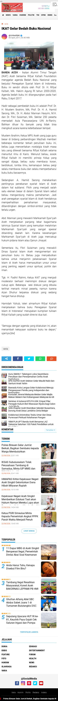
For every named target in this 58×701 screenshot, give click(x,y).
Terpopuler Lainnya (29, 632)
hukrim (22, 15)
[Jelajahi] (54, 4)
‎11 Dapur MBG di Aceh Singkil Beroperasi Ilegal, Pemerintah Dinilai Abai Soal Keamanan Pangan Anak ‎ (22, 553)
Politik (28, 692)
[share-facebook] (18, 358)
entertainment (37, 650)
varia (15, 15)
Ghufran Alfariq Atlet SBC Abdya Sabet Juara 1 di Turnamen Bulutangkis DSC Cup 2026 (21, 604)
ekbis (50, 15)
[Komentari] (51, 358)
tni (37, 15)
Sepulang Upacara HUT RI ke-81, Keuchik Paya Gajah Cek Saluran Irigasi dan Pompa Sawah (22, 621)
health (32, 658)
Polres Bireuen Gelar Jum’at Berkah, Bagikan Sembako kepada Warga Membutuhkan (20, 448)
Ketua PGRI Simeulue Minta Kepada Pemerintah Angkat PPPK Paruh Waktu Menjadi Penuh (20, 516)
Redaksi (36, 692)
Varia (13, 692)
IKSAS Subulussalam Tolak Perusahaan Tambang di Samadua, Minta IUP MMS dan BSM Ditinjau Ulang (18, 467)
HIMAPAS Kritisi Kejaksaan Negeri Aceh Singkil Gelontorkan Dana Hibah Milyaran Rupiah (20, 482)
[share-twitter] (29, 358)
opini (43, 15)
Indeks (44, 692)
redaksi (33, 666)
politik (31, 15)
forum (32, 654)
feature (6, 654)
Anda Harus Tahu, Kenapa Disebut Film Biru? (20, 567)
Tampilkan (50, 430)
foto (4, 658)
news (8, 15)
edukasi (33, 646)
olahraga (6, 666)
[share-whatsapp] (40, 358)
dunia (4, 646)
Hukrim (20, 692)
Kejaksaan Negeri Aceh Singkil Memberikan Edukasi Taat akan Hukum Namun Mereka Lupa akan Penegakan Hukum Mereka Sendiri (20, 501)
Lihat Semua (29, 531)
